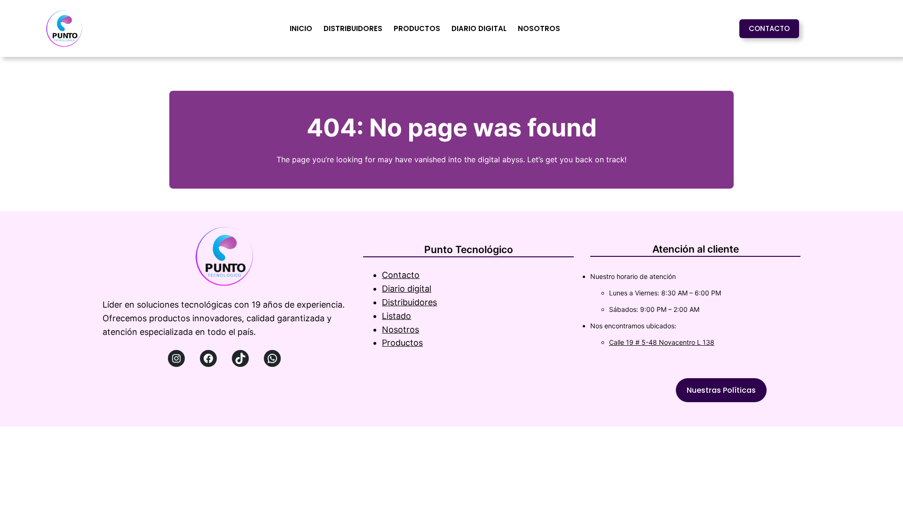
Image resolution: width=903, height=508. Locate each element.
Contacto (401, 275)
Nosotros (400, 329)
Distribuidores (409, 302)
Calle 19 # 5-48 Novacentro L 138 (661, 342)
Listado (396, 316)
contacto (769, 28)
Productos (402, 343)
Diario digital (406, 289)
